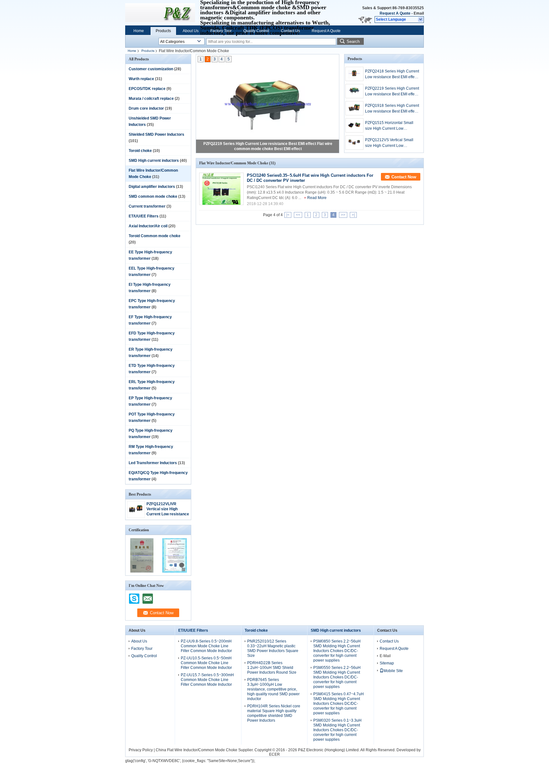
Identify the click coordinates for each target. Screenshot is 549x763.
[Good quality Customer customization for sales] (141, 571)
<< (298, 215)
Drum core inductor (146, 108)
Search (353, 41)
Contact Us (290, 31)
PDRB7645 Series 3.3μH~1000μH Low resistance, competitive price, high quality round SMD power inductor (273, 689)
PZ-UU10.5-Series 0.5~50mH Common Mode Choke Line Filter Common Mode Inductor (206, 663)
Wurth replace (141, 79)
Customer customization (151, 69)
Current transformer (147, 206)
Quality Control (256, 31)
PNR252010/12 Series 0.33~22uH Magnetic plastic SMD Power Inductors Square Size (272, 648)
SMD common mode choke (153, 196)
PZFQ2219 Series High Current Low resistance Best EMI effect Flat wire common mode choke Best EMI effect (392, 91)
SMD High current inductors (154, 160)
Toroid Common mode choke (154, 236)
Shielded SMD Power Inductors (156, 134)
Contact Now (403, 177)
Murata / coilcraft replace (151, 98)
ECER (274, 754)
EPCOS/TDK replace (147, 88)
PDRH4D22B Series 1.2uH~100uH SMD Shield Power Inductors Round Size (271, 668)
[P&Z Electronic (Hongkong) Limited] (421, 20)
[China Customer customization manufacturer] (160, 12)
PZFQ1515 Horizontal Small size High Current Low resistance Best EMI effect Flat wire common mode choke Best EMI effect (392, 125)
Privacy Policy (141, 750)
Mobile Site (393, 671)
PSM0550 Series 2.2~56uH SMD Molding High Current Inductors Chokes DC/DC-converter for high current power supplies (337, 677)
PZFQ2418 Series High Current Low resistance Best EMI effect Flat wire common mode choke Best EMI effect (392, 74)
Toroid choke (140, 150)
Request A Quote (395, 13)
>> (343, 215)
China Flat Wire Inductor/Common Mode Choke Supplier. (205, 750)
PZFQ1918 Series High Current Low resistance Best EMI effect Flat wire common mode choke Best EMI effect (392, 108)
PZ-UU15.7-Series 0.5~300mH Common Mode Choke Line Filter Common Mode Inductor (207, 680)
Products (163, 31)
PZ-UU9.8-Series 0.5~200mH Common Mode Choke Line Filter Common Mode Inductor (206, 646)
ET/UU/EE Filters (144, 216)
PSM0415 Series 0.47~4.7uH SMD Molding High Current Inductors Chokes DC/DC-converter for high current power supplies (338, 703)
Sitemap (387, 663)
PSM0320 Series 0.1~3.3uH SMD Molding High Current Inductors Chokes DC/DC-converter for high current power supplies (337, 730)
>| (353, 215)
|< (287, 215)
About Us (191, 31)
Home (138, 31)
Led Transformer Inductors (153, 463)
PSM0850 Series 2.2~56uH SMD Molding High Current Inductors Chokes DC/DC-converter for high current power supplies (337, 651)
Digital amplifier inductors (152, 186)
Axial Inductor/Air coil (148, 226)
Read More (317, 198)
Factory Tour (221, 31)
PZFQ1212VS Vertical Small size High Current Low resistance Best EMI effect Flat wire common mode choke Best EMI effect (392, 143)
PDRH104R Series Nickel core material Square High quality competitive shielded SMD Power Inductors (273, 713)
